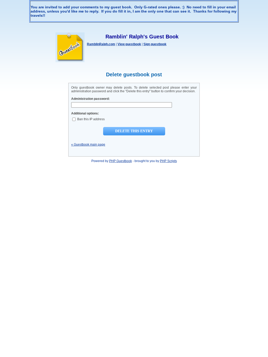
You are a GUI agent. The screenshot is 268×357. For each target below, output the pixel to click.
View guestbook (129, 44)
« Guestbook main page (88, 144)
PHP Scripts (168, 161)
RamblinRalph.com (101, 44)
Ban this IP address (90, 119)
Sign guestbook (154, 44)
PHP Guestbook (120, 161)
